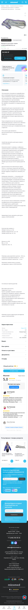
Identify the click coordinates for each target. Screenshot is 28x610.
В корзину (20, 58)
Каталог (7, 5)
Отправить (21, 479)
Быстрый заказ (8, 58)
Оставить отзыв (14, 370)
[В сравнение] (25, 13)
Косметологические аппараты (16, 5)
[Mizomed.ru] (14, 2)
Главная (2, 5)
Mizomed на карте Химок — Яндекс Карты (14, 430)
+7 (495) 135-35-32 (14, 538)
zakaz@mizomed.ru (14, 547)
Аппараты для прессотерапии (7, 9)
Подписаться (14, 514)
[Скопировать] (8, 48)
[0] (6, 2)
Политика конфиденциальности (14, 600)
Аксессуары (17, 9)
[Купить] (11, 461)
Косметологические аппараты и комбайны (10, 7)
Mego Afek (23, 328)
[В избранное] (25, 15)
